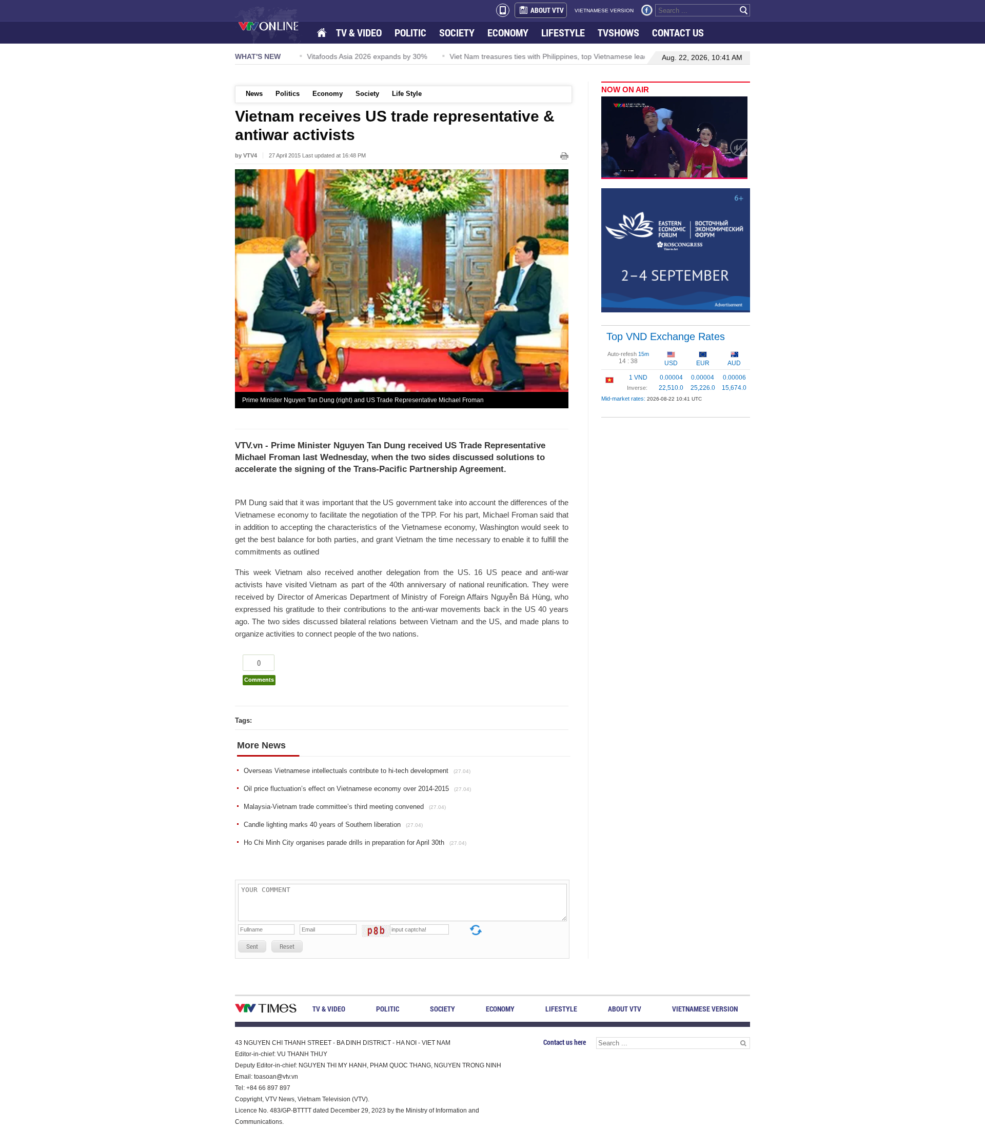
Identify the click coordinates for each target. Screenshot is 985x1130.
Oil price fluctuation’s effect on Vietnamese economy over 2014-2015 (357, 788)
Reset (287, 946)
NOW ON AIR (625, 89)
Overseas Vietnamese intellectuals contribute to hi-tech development (357, 771)
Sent (252, 946)
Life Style (407, 93)
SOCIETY (457, 32)
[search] (744, 10)
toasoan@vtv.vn (276, 1076)
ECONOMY (507, 32)
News (254, 93)
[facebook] (647, 10)
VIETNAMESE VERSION (604, 10)
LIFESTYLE (563, 32)
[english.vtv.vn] (266, 1010)
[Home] (322, 33)
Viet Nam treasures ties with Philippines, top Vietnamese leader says (552, 56)
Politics (287, 93)
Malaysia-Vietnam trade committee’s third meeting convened (345, 806)
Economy (327, 93)
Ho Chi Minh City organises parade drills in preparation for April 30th (355, 842)
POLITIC (410, 32)
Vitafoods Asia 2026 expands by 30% (358, 56)
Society (367, 93)
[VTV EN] (276, 26)
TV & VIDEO (359, 32)
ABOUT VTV (547, 10)
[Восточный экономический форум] (675, 249)
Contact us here (564, 1042)
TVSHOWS (618, 32)
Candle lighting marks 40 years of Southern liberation (333, 824)
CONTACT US (678, 32)
